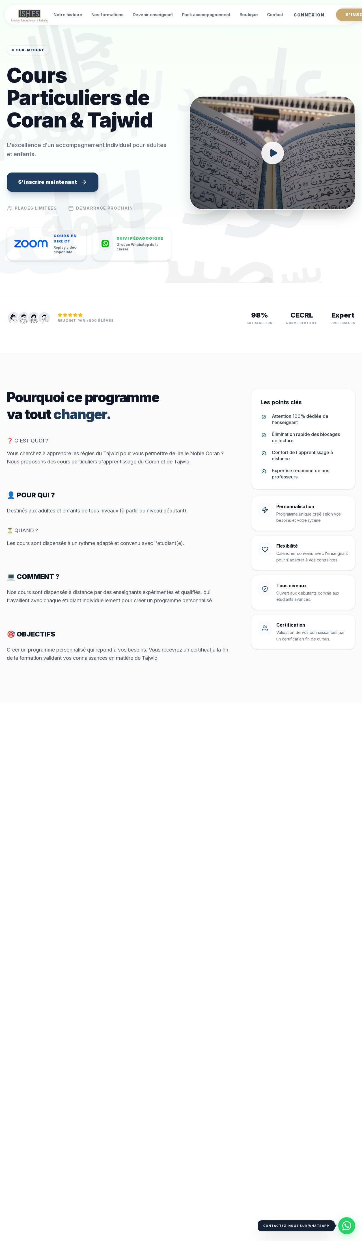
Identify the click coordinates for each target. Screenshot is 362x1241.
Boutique (249, 14)
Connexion (309, 14)
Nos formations (107, 14)
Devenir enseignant (153, 14)
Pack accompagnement (206, 14)
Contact (275, 14)
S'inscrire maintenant (47, 182)
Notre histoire (67, 14)
